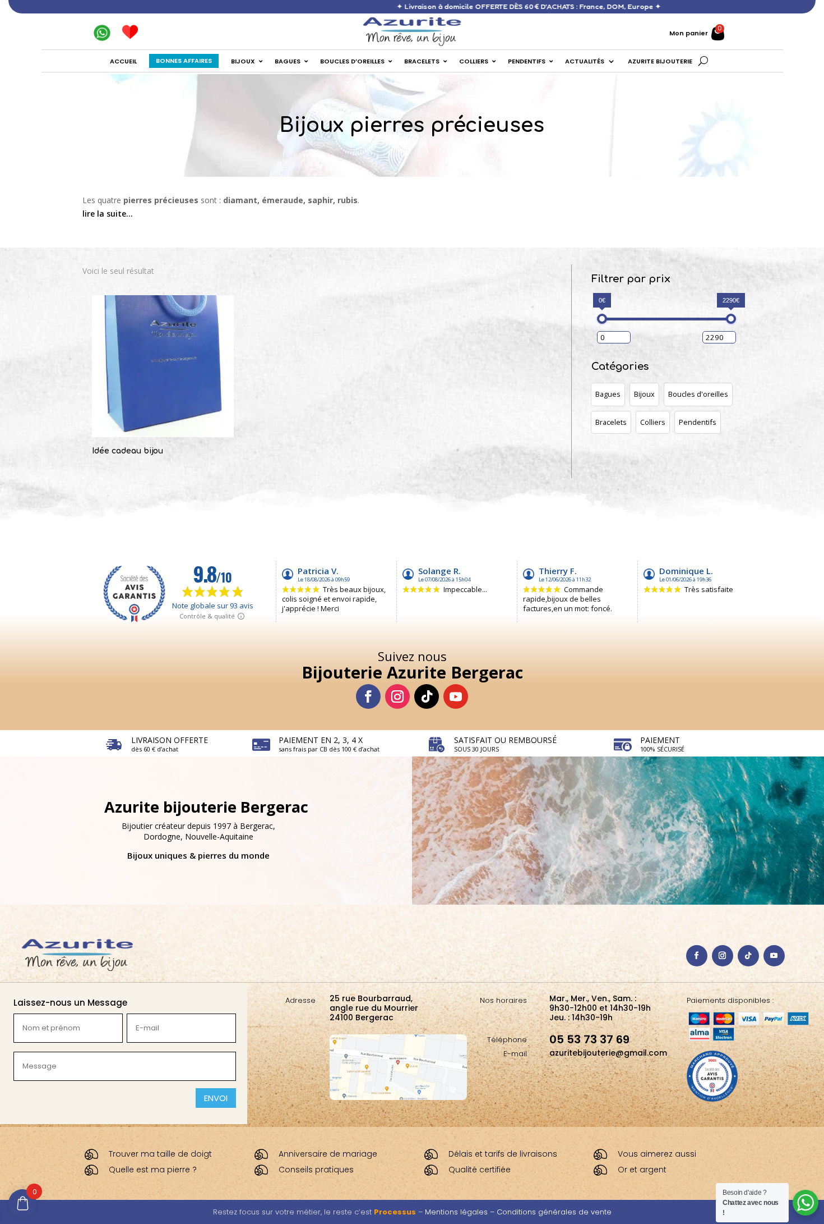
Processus (395, 1212)
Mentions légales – (461, 1212)
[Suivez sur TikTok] (426, 696)
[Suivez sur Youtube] (455, 696)
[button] (608, 394)
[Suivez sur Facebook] (368, 696)
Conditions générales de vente (554, 1212)
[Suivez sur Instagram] (397, 696)
